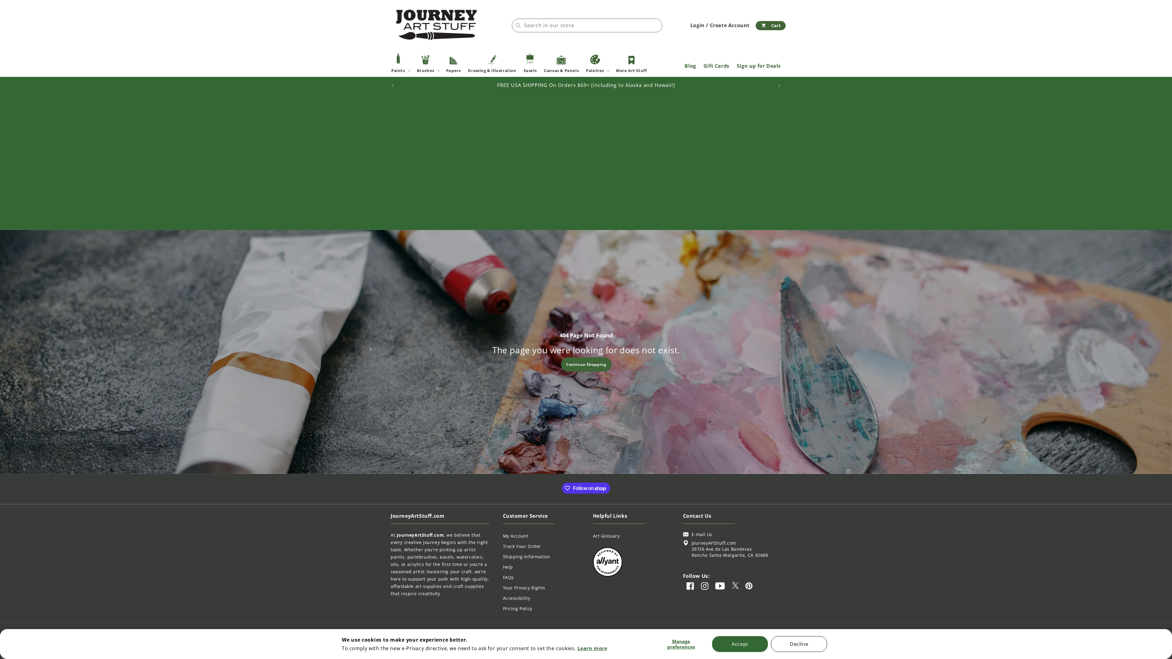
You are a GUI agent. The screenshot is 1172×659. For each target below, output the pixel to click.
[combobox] (587, 25)
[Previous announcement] (393, 85)
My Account (516, 536)
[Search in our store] (518, 25)
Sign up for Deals (759, 66)
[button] (771, 25)
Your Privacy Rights (524, 588)
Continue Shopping (586, 364)
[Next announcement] (779, 85)
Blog (690, 66)
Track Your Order (522, 546)
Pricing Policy (517, 608)
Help (508, 567)
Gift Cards (716, 66)
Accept (740, 644)
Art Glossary (606, 536)
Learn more (592, 648)
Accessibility (516, 598)
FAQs (508, 577)
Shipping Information (526, 557)
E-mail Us (702, 534)
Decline (799, 644)
